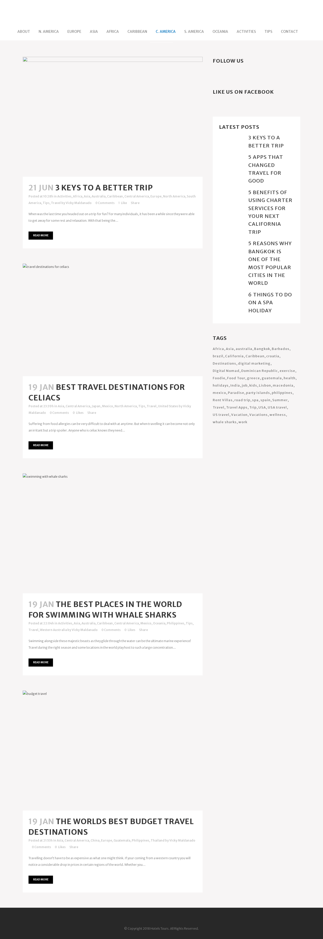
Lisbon (265, 385)
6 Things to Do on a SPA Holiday (270, 302)
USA (262, 407)
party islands (258, 393)
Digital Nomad (226, 371)
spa (255, 400)
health (289, 378)
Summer (280, 400)
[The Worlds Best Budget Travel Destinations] (113, 750)
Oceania (159, 623)
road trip (242, 400)
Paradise (236, 393)
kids (253, 385)
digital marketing (254, 363)
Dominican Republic (259, 371)
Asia (87, 196)
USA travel (277, 407)
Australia (98, 196)
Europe (156, 196)
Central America (136, 196)
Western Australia (53, 630)
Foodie (219, 378)
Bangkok (262, 349)
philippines (282, 393)
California (234, 356)
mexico (219, 393)
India (235, 385)
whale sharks (225, 422)
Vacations (258, 415)
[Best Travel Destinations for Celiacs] (113, 320)
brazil (218, 356)
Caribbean (115, 196)
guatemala (272, 378)
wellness (278, 415)
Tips (46, 203)
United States (168, 406)
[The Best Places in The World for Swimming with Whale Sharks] (113, 533)
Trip (253, 407)
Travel (56, 203)
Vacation (239, 415)
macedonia (283, 385)
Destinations (224, 363)
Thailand (158, 840)
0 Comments (105, 203)
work (242, 422)
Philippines (175, 623)
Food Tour (236, 378)
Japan (96, 406)
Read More (40, 235)
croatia (272, 356)
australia (244, 349)
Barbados (280, 349)
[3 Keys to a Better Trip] (113, 117)
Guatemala (122, 840)
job (245, 385)
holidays (221, 385)
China (95, 840)
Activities (64, 196)
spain (265, 400)
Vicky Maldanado (79, 203)
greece (253, 378)
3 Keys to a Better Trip (104, 187)
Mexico (107, 406)
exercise (287, 371)
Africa (77, 196)
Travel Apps (237, 407)
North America (174, 196)
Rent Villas (223, 400)
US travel (221, 415)
